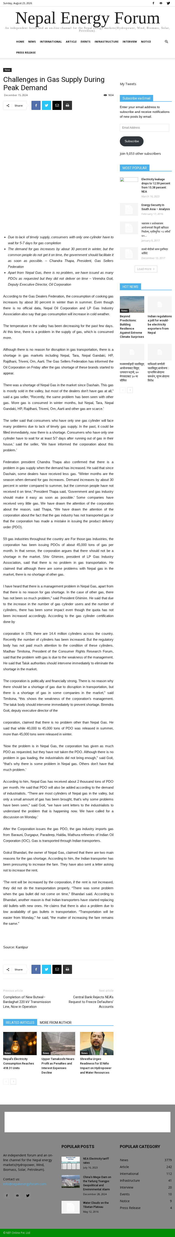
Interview (130, 41)
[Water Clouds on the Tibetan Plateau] (71, 1207)
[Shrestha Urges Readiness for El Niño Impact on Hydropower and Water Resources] (96, 1043)
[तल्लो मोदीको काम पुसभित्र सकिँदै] (129, 253)
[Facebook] (153, 3)
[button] (166, 42)
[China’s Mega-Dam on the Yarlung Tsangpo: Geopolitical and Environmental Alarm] (71, 1181)
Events (85, 41)
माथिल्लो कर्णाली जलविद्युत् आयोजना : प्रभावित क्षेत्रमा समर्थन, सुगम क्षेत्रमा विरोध (158, 372)
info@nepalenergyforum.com (24, 1184)
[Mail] (160, 3)
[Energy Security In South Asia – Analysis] (129, 209)
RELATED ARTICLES (20, 1022)
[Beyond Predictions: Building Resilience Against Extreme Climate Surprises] (132, 304)
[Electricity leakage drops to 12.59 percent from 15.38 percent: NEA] (129, 183)
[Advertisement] (58, 219)
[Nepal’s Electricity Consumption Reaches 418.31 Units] (20, 1043)
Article (71, 41)
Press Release (26, 52)
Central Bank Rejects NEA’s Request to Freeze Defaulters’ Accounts (91, 1002)
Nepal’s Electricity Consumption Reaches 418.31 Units (18, 1063)
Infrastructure (106, 41)
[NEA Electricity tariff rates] (71, 1163)
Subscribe (132, 141)
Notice (146, 41)
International (51, 41)
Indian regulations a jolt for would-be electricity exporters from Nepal (160, 324)
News (32, 41)
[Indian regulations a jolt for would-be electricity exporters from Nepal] (160, 304)
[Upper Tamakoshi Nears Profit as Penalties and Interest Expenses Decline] (58, 1043)
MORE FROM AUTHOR (56, 1022)
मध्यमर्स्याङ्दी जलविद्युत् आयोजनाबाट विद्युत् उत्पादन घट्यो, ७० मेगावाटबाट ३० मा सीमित (132, 372)
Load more (144, 269)
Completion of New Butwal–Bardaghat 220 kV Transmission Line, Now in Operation (27, 1002)
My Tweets (128, 84)
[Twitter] (168, 3)
